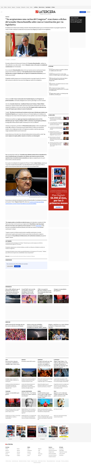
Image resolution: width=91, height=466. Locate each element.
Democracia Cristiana (22, 256)
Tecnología (18, 7)
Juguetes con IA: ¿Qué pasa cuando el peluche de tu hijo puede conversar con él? (61, 394)
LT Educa (53, 7)
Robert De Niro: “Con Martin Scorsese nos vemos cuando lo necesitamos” (58, 84)
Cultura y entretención (27, 391)
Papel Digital (48, 7)
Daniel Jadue (38, 225)
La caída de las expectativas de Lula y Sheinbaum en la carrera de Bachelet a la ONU (56, 128)
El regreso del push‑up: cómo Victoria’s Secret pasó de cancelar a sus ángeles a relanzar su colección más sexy (45, 364)
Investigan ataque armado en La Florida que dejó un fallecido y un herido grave (58, 94)
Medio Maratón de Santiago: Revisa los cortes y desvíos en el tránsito (15, 325)
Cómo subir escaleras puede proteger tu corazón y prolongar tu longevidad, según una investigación (45, 380)
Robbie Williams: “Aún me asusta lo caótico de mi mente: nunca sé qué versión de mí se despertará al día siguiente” (28, 410)
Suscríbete (17, 266)
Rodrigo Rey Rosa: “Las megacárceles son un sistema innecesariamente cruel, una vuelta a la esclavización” (29, 417)
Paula (55, 391)
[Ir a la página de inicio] (45, 12)
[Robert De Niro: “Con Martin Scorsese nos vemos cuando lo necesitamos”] (29, 403)
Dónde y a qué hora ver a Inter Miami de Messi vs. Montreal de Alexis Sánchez (58, 326)
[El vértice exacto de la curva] (29, 372)
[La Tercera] (10, 437)
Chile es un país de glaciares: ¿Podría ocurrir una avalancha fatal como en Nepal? (45, 291)
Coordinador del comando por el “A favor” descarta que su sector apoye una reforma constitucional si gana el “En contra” (23, 243)
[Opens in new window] (31, 437)
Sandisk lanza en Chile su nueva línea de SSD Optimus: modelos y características (12, 417)
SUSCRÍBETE (59, 207)
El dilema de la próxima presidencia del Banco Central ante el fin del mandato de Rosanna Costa (29, 380)
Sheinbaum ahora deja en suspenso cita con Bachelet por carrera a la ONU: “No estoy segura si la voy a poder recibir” (56, 144)
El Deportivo (23, 7)
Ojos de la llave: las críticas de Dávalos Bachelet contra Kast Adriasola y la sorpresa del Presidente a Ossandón (56, 139)
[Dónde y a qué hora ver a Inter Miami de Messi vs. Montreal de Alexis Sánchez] (58, 334)
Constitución (28, 256)
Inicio (2, 7)
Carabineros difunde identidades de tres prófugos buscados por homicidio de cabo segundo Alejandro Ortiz (12, 386)
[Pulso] (21, 437)
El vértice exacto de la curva (28, 361)
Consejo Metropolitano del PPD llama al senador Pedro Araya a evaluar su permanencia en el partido (56, 123)
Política (5, 7)
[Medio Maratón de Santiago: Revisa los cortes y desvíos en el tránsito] (15, 334)
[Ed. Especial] (42, 437)
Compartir (8, 59)
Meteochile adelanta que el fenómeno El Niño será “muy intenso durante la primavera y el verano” (12, 291)
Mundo (27, 7)
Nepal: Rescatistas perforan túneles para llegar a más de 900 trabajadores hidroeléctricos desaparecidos (58, 79)
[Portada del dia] (58, 187)
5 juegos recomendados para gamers (60, 290)
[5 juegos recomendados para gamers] (61, 299)
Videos (31, 7)
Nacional (9, 7)
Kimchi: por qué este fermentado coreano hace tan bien (60, 416)
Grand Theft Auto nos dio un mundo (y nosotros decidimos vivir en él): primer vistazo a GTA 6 (28, 291)
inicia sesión (10, 266)
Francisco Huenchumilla (14, 256)
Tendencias (40, 359)
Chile (6, 359)
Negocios (13, 7)
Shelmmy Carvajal (10, 32)
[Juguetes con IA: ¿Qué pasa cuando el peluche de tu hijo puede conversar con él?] (61, 403)
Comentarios (14, 59)
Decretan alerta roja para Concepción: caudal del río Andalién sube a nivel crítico (58, 70)
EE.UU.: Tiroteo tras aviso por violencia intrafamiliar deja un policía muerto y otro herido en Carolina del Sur (58, 89)
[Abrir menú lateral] (2, 12)
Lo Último (36, 7)
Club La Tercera (41, 7)
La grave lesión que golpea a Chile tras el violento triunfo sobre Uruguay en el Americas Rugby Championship (61, 380)
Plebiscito (33, 256)
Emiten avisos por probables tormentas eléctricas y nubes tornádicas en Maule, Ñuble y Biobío (37, 326)
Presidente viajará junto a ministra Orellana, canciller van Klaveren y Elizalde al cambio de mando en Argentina (25, 248)
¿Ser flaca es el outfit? (58, 409)
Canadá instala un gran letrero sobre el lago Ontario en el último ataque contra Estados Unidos (59, 75)
